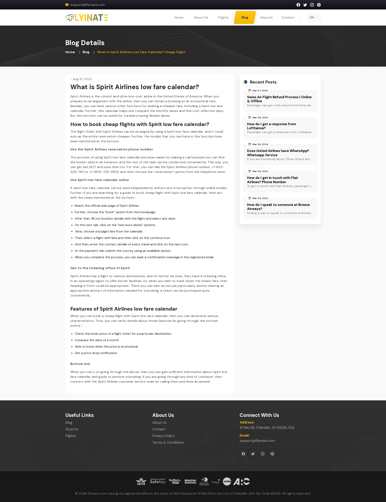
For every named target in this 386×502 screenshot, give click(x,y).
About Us (201, 17)
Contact (288, 17)
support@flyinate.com (87, 5)
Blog (244, 17)
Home (179, 17)
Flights (223, 17)
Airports (266, 17)
